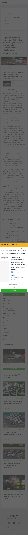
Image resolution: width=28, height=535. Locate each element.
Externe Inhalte (3, 263)
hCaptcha (16, 279)
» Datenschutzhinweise (14, 284)
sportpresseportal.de (18, 277)
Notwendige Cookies (4, 258)
